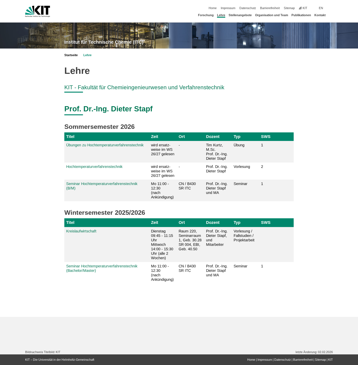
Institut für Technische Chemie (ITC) (103, 42)
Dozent (212, 136)
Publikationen (301, 15)
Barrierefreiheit (270, 8)
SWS (266, 136)
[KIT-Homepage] (37, 11)
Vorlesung (242, 167)
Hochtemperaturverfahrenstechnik (94, 167)
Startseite (71, 55)
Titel (70, 136)
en (321, 8)
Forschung (206, 15)
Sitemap (289, 8)
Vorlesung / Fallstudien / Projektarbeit (244, 235)
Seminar (240, 184)
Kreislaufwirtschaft (81, 231)
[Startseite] (331, 15)
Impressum (228, 8)
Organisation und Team (271, 15)
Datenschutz (247, 8)
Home (213, 8)
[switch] (331, 8)
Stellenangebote (240, 15)
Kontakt (320, 15)
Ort (182, 136)
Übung (239, 145)
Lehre (221, 15)
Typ (237, 136)
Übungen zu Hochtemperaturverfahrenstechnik (105, 145)
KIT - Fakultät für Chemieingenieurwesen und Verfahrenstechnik (144, 87)
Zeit (154, 136)
